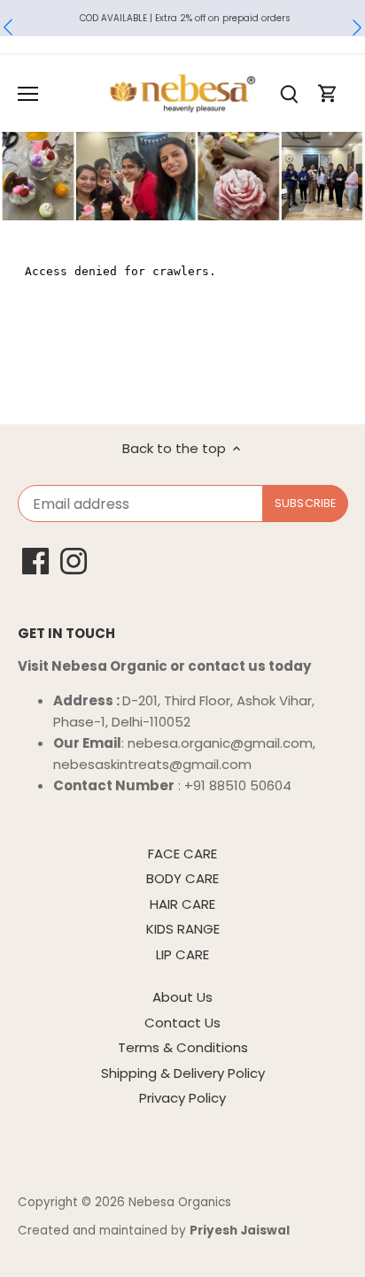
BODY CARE (182, 878)
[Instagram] (73, 561)
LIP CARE (182, 954)
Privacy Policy (182, 1098)
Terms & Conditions (183, 1047)
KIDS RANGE (183, 928)
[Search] (288, 93)
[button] (8, 27)
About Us (182, 997)
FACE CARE (182, 853)
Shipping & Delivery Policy (183, 1073)
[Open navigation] (28, 94)
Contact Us (182, 1022)
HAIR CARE (182, 904)
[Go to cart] (327, 93)
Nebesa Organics (179, 1202)
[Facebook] (35, 561)
